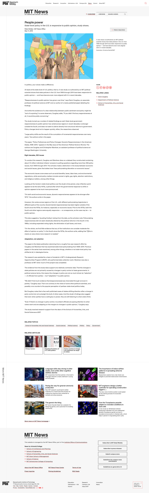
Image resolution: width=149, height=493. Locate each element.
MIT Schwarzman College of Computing (40, 461)
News (90, 3)
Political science (72, 325)
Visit (14, 486)
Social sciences (60, 325)
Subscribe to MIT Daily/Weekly (113, 443)
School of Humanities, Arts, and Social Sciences (42, 454)
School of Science (32, 459)
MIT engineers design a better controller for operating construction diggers (112, 388)
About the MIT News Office (34, 467)
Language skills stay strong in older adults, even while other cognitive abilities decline (58, 371)
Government (96, 325)
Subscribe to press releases (113, 448)
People (26, 486)
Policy (88, 325)
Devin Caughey (103, 96)
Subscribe (91, 14)
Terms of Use (76, 467)
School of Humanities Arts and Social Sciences (39, 325)
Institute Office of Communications (75, 442)
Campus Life (83, 3)
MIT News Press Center (56, 467)
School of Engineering (34, 451)
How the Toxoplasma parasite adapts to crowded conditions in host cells (111, 405)
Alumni (95, 3)
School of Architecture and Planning (38, 449)
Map (17, 486)
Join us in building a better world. (137, 485)
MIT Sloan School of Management (38, 456)
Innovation (63, 3)
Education (48, 3)
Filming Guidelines (54, 471)
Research (56, 3)
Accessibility (21, 487)
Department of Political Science (108, 100)
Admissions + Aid (73, 3)
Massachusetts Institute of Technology (24, 482)
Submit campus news (113, 454)
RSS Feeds (75, 471)
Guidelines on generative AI (112, 467)
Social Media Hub (30, 487)
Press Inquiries (29, 471)
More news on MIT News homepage (36, 421)
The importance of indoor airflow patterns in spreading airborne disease (111, 371)
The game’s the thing (53, 403)
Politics (82, 325)
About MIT (102, 3)
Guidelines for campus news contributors (112, 460)
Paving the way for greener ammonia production (59, 387)
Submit (125, 14)
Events (21, 486)
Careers (30, 486)
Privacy (15, 487)
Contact (35, 486)
